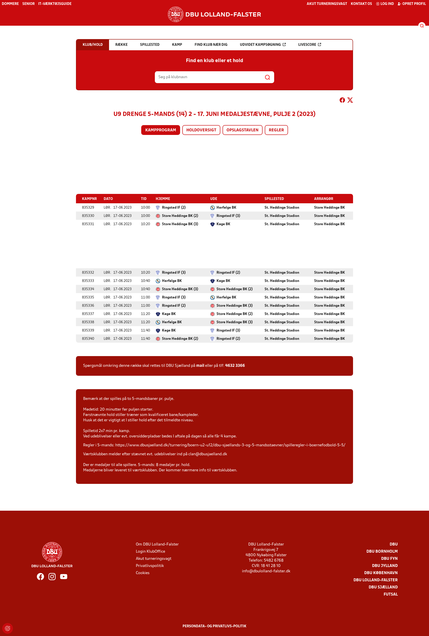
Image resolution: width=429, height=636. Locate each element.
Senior (28, 4)
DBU (394, 544)
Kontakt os (361, 4)
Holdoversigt (201, 130)
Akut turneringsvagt (327, 4)
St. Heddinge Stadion (282, 207)
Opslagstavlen (243, 130)
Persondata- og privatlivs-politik (214, 626)
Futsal (391, 594)
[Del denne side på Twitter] (350, 101)
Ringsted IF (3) (228, 216)
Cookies (142, 573)
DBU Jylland (385, 566)
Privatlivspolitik (150, 566)
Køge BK (223, 224)
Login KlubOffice (150, 552)
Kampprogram (160, 130)
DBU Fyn (389, 559)
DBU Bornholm (382, 552)
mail (200, 366)
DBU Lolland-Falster (375, 580)
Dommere (10, 4)
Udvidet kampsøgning (260, 44)
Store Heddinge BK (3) (180, 224)
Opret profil (414, 4)
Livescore (307, 44)
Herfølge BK (226, 207)
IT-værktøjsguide (55, 4)
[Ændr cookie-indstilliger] (7, 628)
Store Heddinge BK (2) (180, 216)
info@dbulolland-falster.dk (266, 571)
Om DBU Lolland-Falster (157, 544)
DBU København (381, 573)
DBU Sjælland (383, 587)
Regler (276, 130)
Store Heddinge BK (329, 207)
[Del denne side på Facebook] (342, 101)
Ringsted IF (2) (174, 207)
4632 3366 (235, 366)
